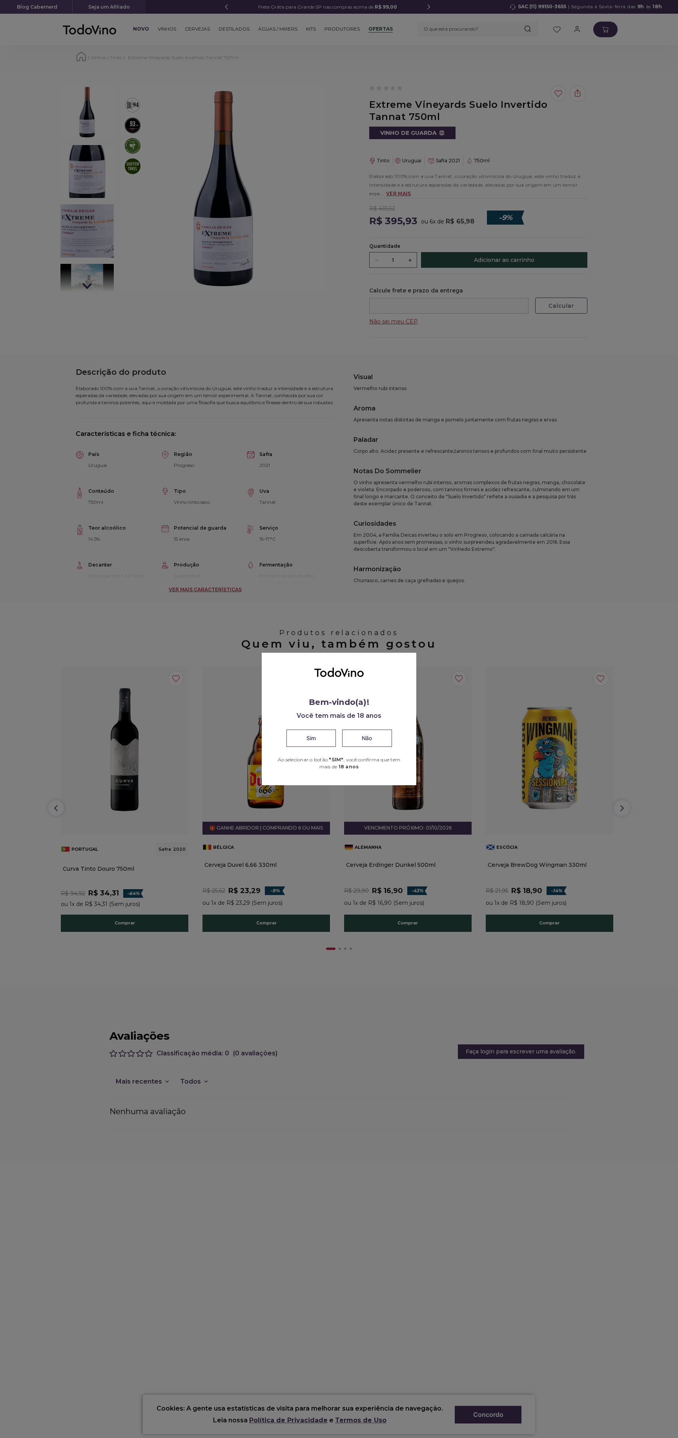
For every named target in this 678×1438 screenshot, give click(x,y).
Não (367, 738)
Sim (311, 738)
